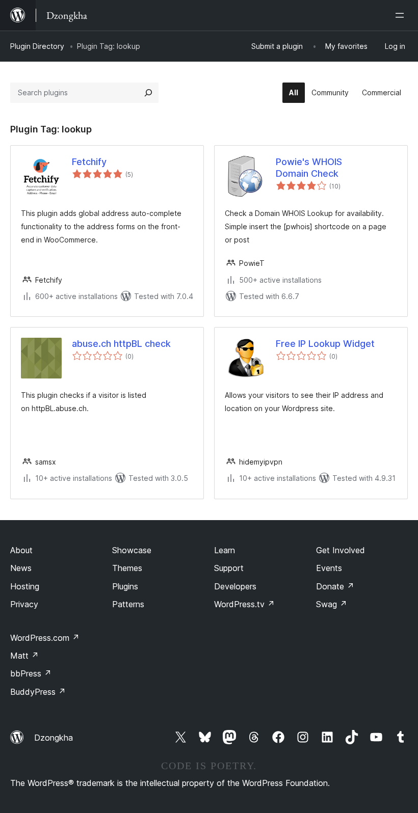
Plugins (125, 586)
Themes (127, 568)
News (21, 568)
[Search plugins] (148, 93)
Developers (235, 586)
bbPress (30, 673)
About (21, 550)
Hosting (24, 586)
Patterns (128, 604)
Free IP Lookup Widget (325, 343)
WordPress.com (45, 638)
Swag (331, 604)
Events (329, 568)
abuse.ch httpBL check (121, 343)
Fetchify (89, 161)
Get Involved (340, 550)
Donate (335, 586)
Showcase (131, 550)
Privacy (24, 604)
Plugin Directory (37, 46)
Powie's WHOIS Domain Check (309, 167)
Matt (24, 656)
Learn (224, 550)
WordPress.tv (244, 604)
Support (229, 568)
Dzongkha (53, 738)
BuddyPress (38, 692)
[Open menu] (401, 15)
